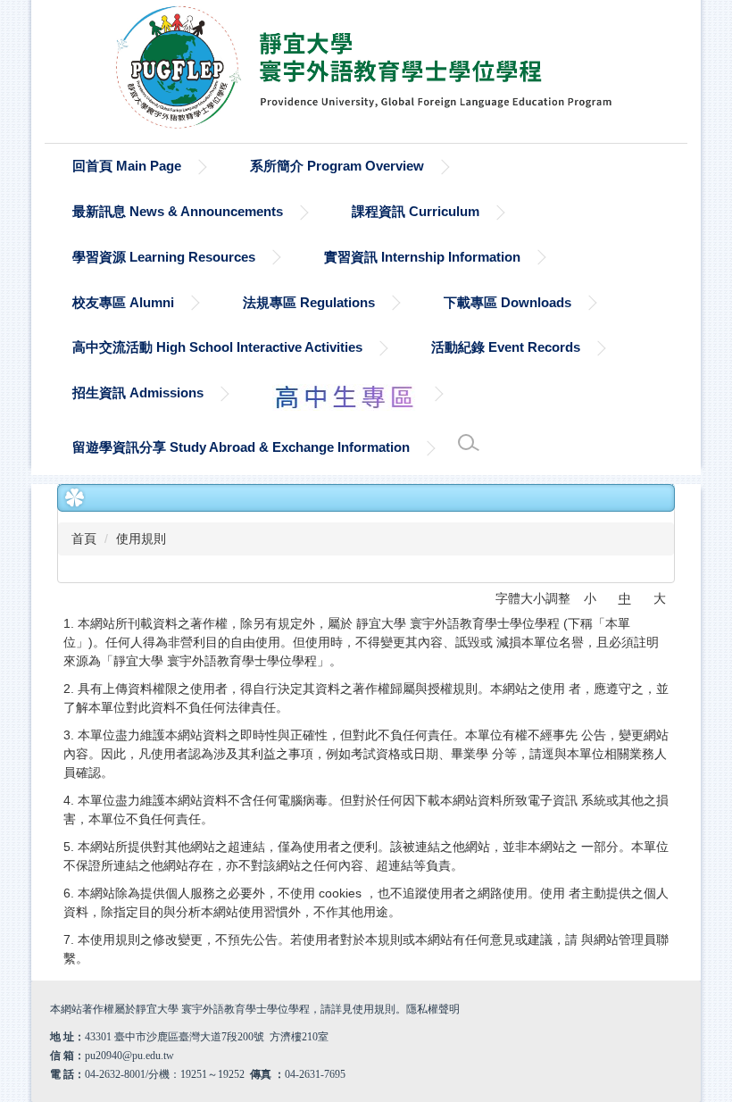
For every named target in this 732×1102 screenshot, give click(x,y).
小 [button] (590, 598)
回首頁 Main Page (126, 165)
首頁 (83, 538)
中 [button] (625, 598)
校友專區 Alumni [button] (123, 302)
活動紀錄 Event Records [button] (505, 347)
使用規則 (141, 538)
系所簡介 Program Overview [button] (337, 165)
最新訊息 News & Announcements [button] (177, 211)
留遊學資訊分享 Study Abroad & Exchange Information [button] (241, 447)
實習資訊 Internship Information (422, 256)
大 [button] (659, 598)
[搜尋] (469, 443)
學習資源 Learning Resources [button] (163, 256)
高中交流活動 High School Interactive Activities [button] (217, 347)
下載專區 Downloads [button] (507, 302)
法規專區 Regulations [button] (309, 302)
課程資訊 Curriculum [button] (415, 211)
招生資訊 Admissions (138, 392)
